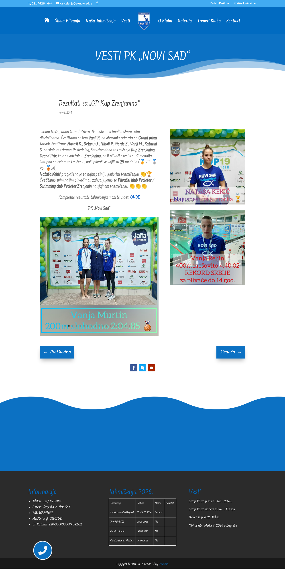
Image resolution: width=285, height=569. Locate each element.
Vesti (125, 22)
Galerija (185, 22)
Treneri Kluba (209, 22)
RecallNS (164, 564)
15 (118, 326)
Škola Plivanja (67, 22)
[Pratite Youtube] (151, 367)
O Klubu (165, 22)
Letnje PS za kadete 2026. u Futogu (212, 509)
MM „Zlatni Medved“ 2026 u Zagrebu (213, 526)
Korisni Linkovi (243, 3)
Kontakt (233, 22)
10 (99, 326)
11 (103, 326)
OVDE (135, 197)
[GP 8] (99, 335)
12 (107, 326)
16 (122, 326)
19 (133, 326)
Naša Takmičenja (101, 22)
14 (114, 326)
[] (42, 560)
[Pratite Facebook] (133, 367)
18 (129, 326)
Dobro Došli (217, 3)
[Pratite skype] (142, 367)
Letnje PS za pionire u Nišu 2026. (210, 501)
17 (125, 326)
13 (110, 326)
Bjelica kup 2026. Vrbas (204, 517)
